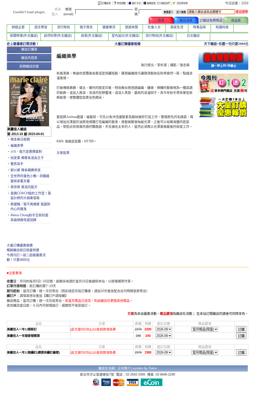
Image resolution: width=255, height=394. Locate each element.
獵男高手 (16, 164)
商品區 (236, 20)
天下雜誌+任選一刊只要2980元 (226, 44)
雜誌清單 (186, 20)
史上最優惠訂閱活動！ (23, 44)
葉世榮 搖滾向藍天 (23, 187)
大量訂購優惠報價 (20, 245)
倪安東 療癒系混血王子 (27, 158)
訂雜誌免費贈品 (211, 20)
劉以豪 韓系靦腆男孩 (25, 170)
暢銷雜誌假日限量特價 (23, 250)
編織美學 (16, 145)
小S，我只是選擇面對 (26, 151)
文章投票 (63, 153)
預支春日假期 (20, 139)
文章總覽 (136, 20)
